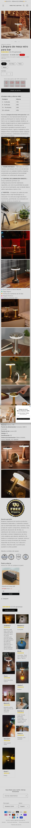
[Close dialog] (30, 406)
